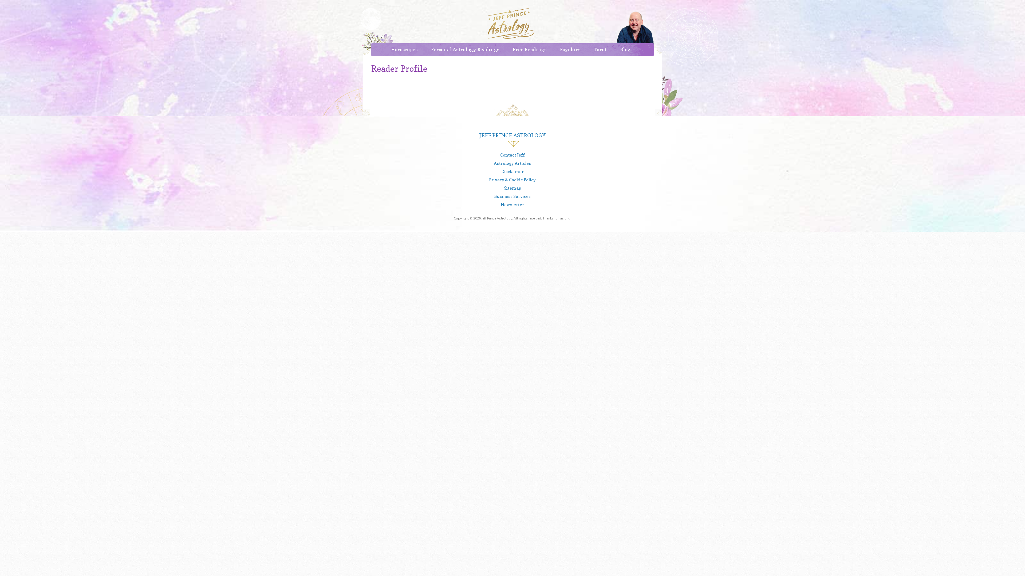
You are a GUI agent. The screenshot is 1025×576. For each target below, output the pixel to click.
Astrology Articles (512, 163)
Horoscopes (404, 49)
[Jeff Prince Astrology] (511, 23)
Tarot (600, 49)
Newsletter (512, 204)
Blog (625, 49)
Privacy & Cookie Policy (512, 179)
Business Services (512, 196)
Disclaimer (512, 171)
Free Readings (529, 49)
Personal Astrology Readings (465, 49)
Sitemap (512, 188)
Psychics (570, 49)
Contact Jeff (512, 155)
